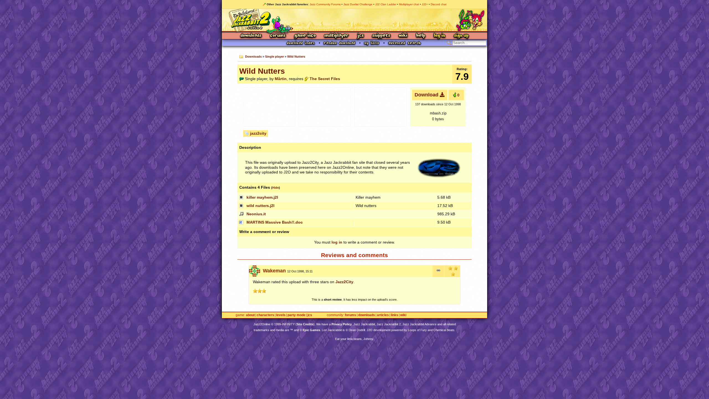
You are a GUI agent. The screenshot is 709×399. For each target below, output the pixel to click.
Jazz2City (344, 282)
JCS (360, 36)
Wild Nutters (296, 56)
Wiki (403, 36)
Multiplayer (336, 36)
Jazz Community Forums (325, 4)
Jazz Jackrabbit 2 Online (354, 20)
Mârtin (281, 78)
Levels (281, 315)
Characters (265, 315)
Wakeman (274, 270)
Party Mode (296, 315)
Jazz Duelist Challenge (358, 4)
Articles (383, 315)
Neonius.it (256, 214)
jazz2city (258, 133)
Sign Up (461, 36)
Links (394, 315)
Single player (274, 56)
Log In (439, 36)
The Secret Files (325, 78)
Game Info (305, 36)
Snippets (381, 36)
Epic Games (311, 330)
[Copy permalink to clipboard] (438, 271)
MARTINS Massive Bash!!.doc (274, 222)
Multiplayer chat (409, 4)
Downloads (251, 36)
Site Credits (305, 324)
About (250, 315)
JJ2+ (425, 4)
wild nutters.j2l (260, 205)
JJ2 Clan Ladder (385, 4)
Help (420, 36)
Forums (278, 36)
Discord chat (438, 4)
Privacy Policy (342, 324)
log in (337, 242)
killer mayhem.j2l (262, 197)
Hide (275, 187)
